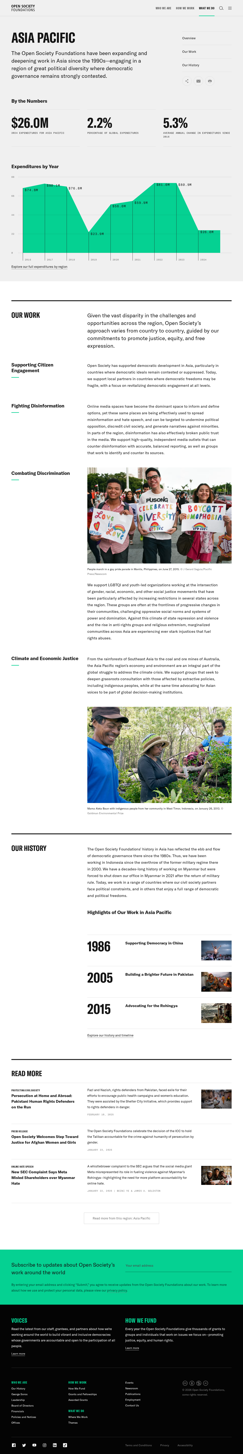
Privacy (164, 1445)
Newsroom (131, 1388)
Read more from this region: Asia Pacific (121, 1218)
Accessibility (185, 1445)
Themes (73, 1422)
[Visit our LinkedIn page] (55, 1446)
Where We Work (78, 1417)
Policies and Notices (23, 1417)
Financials (17, 1411)
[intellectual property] (195, 1385)
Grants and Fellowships (82, 1394)
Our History (190, 65)
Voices (19, 1320)
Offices (15, 1422)
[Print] (210, 81)
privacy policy (117, 1290)
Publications (132, 1394)
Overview (189, 38)
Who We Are (164, 8)
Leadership (18, 1400)
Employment (132, 1399)
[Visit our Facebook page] (14, 1446)
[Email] (198, 81)
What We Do (207, 8)
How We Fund (141, 1320)
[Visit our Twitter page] (24, 1446)
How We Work (185, 8)
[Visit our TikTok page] (65, 1446)
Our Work (189, 52)
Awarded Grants (78, 1400)
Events (129, 1382)
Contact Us (132, 1405)
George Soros (19, 1394)
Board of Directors (22, 1405)
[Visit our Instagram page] (45, 1446)
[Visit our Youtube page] (34, 1446)
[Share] (187, 81)
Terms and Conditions (138, 1445)
